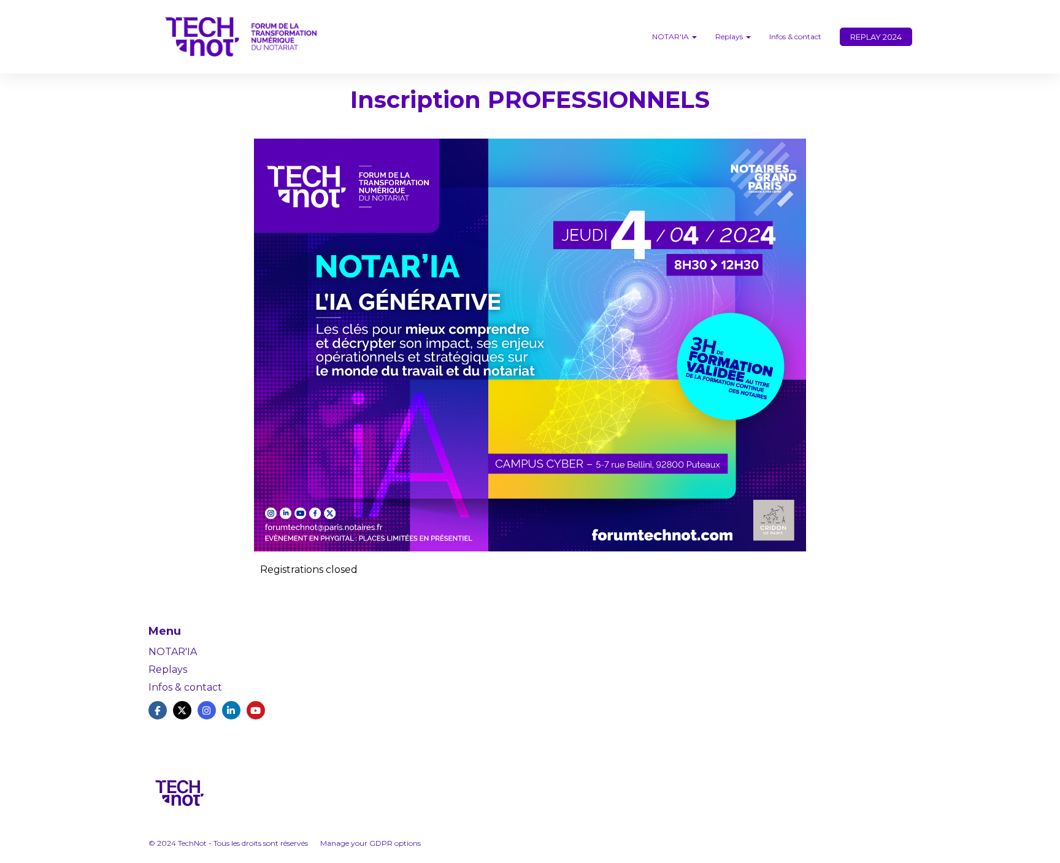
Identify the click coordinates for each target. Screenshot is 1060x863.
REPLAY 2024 (876, 37)
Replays (167, 669)
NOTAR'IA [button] (671, 36)
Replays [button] (730, 36)
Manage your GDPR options (370, 843)
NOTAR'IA (172, 652)
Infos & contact (795, 36)
